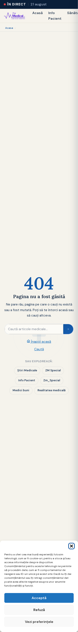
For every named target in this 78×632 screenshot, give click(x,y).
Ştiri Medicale (27, 370)
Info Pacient (55, 16)
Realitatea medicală (51, 390)
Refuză (39, 610)
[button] (71, 546)
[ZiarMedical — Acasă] (14, 15)
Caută (39, 349)
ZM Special (53, 370)
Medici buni (21, 390)
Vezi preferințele (39, 621)
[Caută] (68, 329)
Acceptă (39, 598)
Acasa (9, 28)
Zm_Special (51, 380)
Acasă (37, 13)
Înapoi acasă (40, 341)
